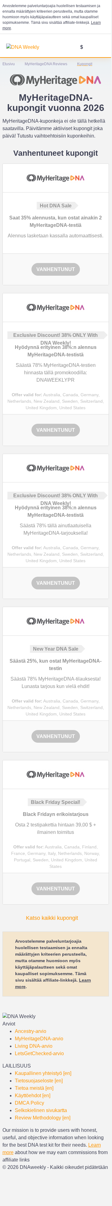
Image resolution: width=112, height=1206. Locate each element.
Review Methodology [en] (42, 1117)
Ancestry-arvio (30, 1031)
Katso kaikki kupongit (52, 918)
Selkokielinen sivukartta (41, 1110)
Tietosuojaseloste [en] (39, 1080)
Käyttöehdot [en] (32, 1095)
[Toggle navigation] (101, 48)
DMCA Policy (29, 1103)
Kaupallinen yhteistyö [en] (43, 1073)
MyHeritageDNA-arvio (39, 1038)
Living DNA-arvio (33, 1046)
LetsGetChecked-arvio (39, 1053)
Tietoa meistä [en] (34, 1088)
